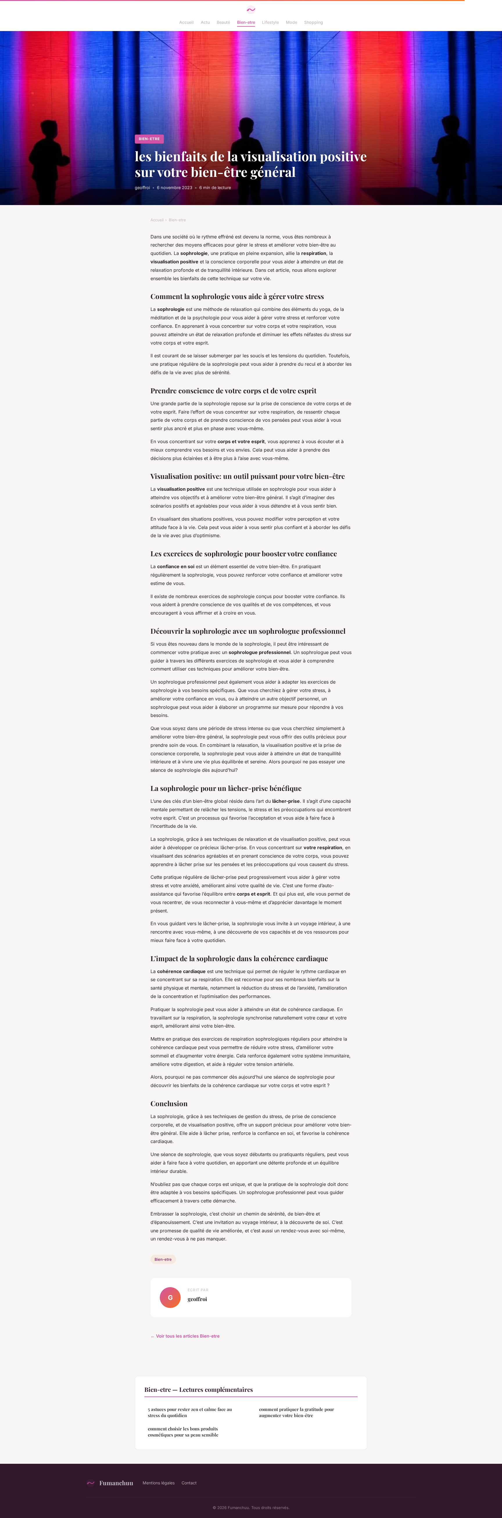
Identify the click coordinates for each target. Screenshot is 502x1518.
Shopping (313, 22)
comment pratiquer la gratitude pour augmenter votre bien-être (296, 1412)
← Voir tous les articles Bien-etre (185, 1336)
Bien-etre (246, 22)
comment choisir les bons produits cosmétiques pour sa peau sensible (183, 1432)
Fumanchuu (116, 1483)
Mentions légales (159, 1482)
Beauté (223, 22)
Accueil (186, 22)
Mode (291, 22)
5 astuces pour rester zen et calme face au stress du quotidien (190, 1412)
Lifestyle (270, 22)
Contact (189, 1482)
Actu (205, 22)
